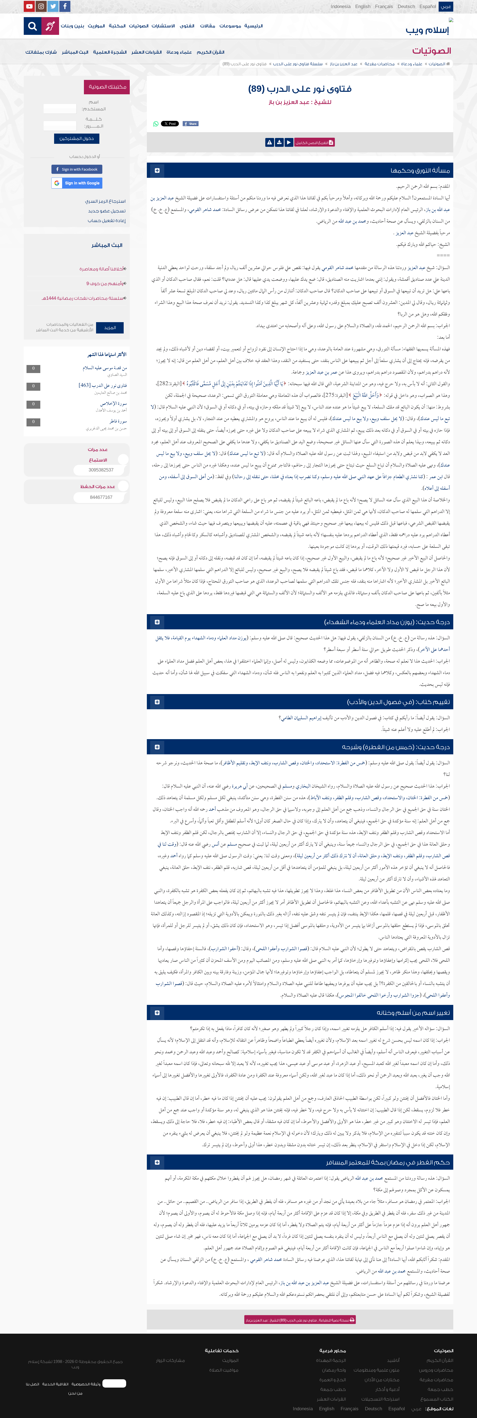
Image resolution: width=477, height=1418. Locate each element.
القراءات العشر (146, 52)
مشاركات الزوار (170, 1360)
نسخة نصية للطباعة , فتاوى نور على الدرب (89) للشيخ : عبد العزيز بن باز (298, 1320)
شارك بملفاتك (41, 52)
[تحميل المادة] (279, 142)
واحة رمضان (334, 1370)
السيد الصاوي (117, 375)
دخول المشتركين (77, 138)
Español (428, 6)
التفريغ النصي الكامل (312, 143)
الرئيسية (253, 26)
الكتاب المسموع (436, 1399)
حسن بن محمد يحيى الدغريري (106, 428)
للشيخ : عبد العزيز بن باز (300, 102)
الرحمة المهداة (331, 1360)
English (362, 6)
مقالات (207, 26)
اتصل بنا (32, 1384)
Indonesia (341, 6)
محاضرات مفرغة (436, 1379)
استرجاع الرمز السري (105, 201)
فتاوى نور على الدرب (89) (300, 89)
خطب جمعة (440, 1389)
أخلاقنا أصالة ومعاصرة (101, 269)
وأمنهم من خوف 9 (104, 283)
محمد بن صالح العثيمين (110, 393)
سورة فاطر (118, 421)
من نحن (75, 1393)
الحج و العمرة (332, 1379)
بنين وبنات (72, 26)
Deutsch (406, 6)
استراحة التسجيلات (380, 1399)
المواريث (96, 26)
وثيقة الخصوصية (85, 1384)
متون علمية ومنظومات (376, 1370)
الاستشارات (163, 26)
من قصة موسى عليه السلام (105, 368)
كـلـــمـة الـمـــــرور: (93, 123)
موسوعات (230, 26)
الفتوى (187, 26)
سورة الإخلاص (113, 403)
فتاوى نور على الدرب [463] (103, 385)
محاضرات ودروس (436, 1370)
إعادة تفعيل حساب (107, 220)
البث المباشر (75, 52)
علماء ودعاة (179, 52)
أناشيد (393, 1360)
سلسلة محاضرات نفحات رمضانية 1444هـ (82, 298)
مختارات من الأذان (382, 1379)
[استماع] (289, 142)
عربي (446, 6)
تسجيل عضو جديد (107, 210)
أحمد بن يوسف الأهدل (111, 410)
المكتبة (117, 26)
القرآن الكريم (210, 52)
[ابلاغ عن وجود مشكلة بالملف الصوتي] (269, 142)
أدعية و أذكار (387, 1389)
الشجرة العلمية (109, 52)
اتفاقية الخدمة (55, 1384)
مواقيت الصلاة (224, 1370)
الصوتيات (138, 26)
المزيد (110, 327)
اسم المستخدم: (94, 105)
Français (384, 6)
